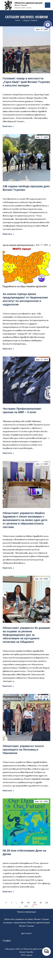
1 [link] (11, 902)
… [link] (16, 902)
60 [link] (34, 902)
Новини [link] (26, 89)
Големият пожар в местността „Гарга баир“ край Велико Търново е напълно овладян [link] (26, 82)
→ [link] (33, 906)
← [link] (6, 902)
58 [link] (22, 902)
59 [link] (28, 902)
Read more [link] (7, 126)
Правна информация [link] (26, 912)
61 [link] (41, 902)
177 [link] (26, 906)
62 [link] (47, 902)
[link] (47, 24)
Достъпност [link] (26, 933)
